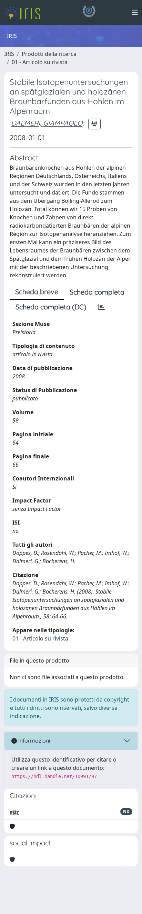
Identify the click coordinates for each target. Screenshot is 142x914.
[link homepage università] (89, 12)
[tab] (101, 307)
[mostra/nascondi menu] (135, 12)
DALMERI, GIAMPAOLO (46, 123)
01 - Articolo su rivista (40, 62)
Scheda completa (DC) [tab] (51, 306)
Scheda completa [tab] (97, 292)
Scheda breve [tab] (36, 291)
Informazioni (33, 740)
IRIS (9, 54)
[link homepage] (25, 12)
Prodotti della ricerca (49, 54)
